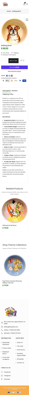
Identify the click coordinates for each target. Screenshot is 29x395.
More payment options (14, 71)
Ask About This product (9, 55)
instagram (7, 376)
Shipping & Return (5, 353)
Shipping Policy (7, 94)
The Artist (20, 346)
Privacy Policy (6, 348)
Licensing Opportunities (21, 354)
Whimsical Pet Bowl (9, 225)
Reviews (15, 91)
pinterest (7, 379)
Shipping (15, 53)
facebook (7, 372)
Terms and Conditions (5, 358)
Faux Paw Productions (13, 388)
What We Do (21, 350)
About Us (20, 342)
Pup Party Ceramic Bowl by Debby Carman (12, 282)
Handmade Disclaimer (5, 343)
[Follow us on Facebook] (7, 76)
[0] (24, 4)
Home (9, 11)
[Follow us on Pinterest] (12, 76)
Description (6, 91)
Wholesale (20, 359)
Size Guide (6, 53)
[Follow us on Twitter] (9, 76)
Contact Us (20, 363)
